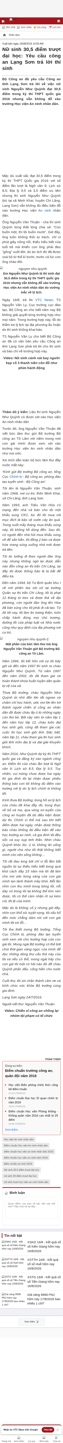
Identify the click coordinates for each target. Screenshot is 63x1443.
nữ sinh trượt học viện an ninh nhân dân (26, 1182)
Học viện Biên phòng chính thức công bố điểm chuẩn (33, 1087)
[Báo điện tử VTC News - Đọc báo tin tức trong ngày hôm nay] (21, 20)
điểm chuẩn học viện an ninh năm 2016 (26, 1157)
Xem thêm (11, 1129)
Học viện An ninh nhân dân (19, 1139)
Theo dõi (48, 1430)
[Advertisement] (31, 137)
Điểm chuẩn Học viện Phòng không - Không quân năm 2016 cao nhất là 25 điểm (33, 1115)
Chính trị (15, 477)
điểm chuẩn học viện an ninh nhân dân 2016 (28, 1151)
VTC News (44, 300)
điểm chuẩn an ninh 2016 (18, 1163)
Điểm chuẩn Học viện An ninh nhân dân (26, 1145)
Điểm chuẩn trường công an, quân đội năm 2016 (29, 1073)
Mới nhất (10, 27)
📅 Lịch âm (55, 27)
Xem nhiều (26, 27)
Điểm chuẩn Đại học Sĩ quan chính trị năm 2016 (33, 1100)
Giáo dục (14, 34)
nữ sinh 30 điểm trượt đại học (20, 1176)
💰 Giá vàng (39, 27)
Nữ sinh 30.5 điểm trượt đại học (21, 1169)
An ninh (44, 210)
